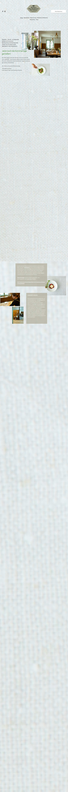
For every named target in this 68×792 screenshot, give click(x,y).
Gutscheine (32, 19)
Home (21, 17)
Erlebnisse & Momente (42, 17)
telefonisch (29, 279)
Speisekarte (26, 17)
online (33, 277)
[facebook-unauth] (3, 11)
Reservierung (33, 17)
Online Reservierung (58, 11)
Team (37, 19)
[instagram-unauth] (5, 11)
